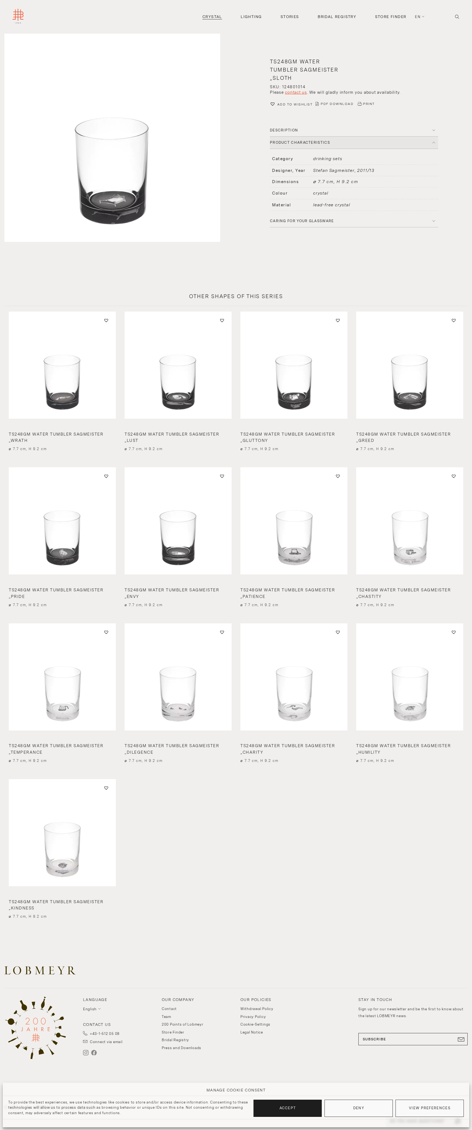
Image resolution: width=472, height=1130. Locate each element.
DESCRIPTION (284, 130)
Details (62, 439)
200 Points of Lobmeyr (182, 1024)
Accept (287, 1108)
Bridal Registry (337, 16)
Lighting (251, 16)
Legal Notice (251, 1032)
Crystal (212, 16)
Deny (358, 1108)
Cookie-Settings (255, 1024)
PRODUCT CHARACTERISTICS (300, 142)
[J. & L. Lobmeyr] (18, 17)
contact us (296, 92)
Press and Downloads (181, 1048)
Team (166, 1017)
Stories (290, 16)
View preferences (429, 1108)
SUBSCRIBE (374, 1039)
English (90, 1009)
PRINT (369, 104)
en (417, 17)
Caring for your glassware (302, 221)
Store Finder (390, 16)
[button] (118, 138)
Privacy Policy (253, 1017)
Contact (169, 1009)
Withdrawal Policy (256, 1009)
